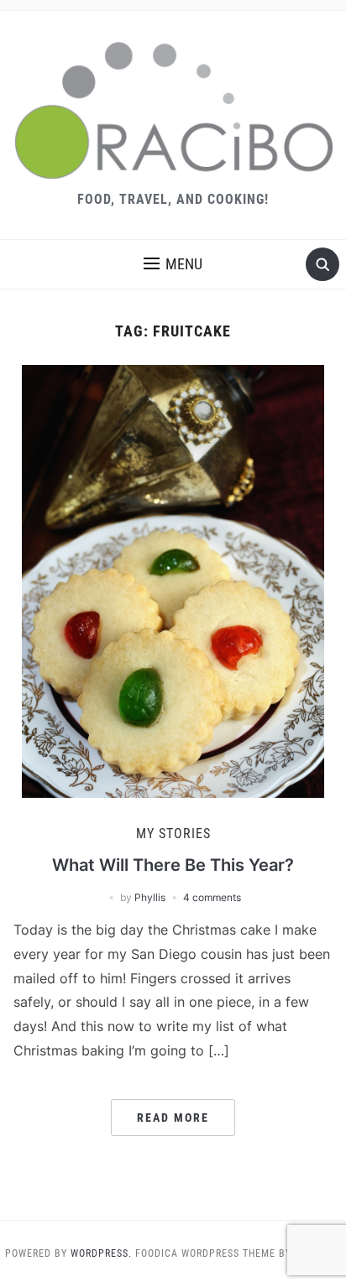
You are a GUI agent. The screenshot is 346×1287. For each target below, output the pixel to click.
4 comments (212, 897)
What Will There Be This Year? (173, 865)
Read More (173, 1117)
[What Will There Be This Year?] (173, 580)
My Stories (173, 834)
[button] (173, 264)
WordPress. (101, 1253)
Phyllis (149, 897)
